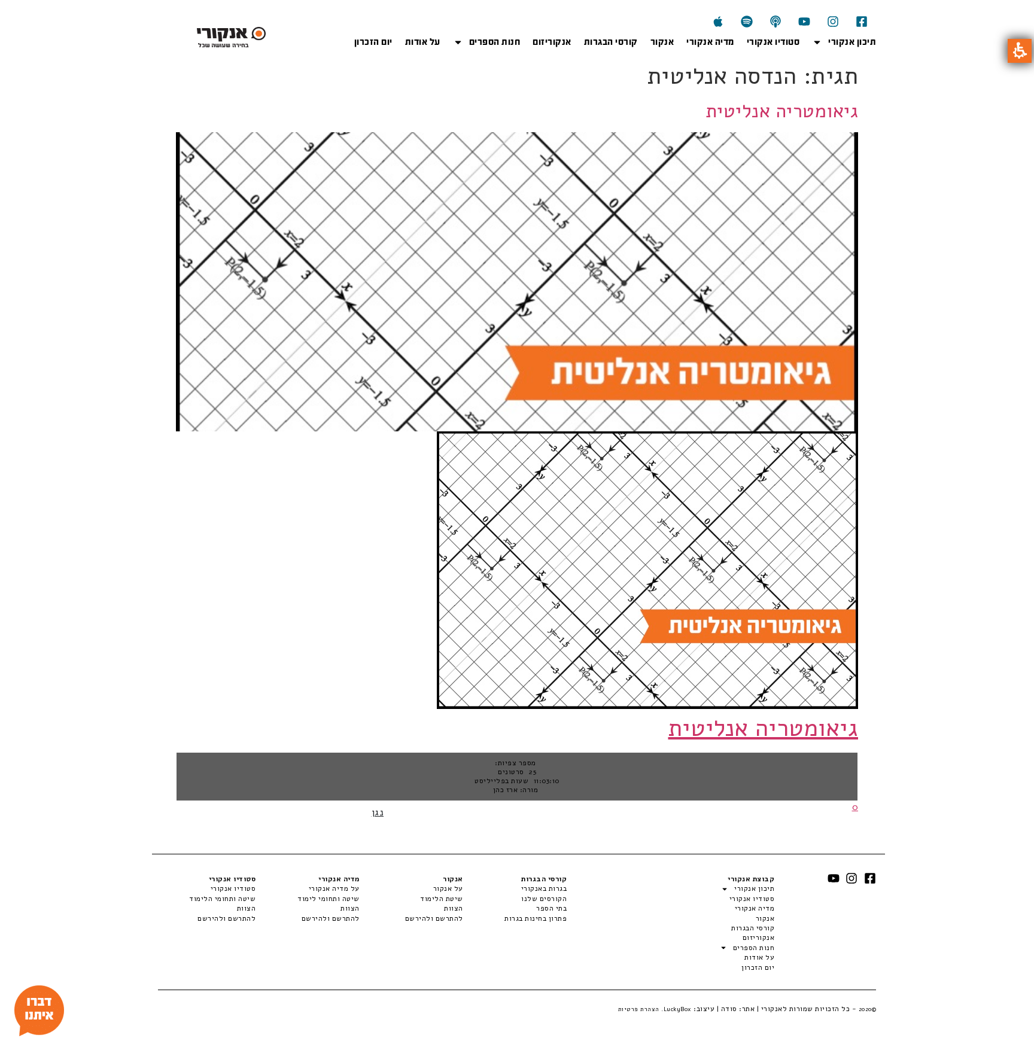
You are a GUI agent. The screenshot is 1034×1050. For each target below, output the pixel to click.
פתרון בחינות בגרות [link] (535, 918)
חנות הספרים (495, 41)
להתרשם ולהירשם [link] (434, 918)
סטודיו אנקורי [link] (233, 888)
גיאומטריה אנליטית (782, 111)
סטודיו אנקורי (773, 41)
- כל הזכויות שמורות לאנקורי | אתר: (807, 1009)
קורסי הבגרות (611, 41)
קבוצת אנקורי (751, 879)
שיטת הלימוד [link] (441, 898)
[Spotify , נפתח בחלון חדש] (746, 21)
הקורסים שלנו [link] (544, 898)
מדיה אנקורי (710, 41)
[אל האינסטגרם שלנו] (833, 21)
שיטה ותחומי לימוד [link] (328, 898)
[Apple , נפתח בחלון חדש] (718, 21)
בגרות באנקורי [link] (544, 888)
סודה (729, 1009)
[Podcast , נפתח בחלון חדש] (775, 21)
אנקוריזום (552, 41)
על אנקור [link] (448, 888)
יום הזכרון (373, 41)
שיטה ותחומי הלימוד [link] (222, 898)
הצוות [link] (453, 908)
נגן (378, 812)
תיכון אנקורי (852, 41)
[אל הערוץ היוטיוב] (804, 21)
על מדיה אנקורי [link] (334, 888)
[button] (1020, 51)
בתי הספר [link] (551, 908)
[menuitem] (515, 888)
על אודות (422, 41)
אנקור (662, 41)
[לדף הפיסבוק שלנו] (861, 21)
